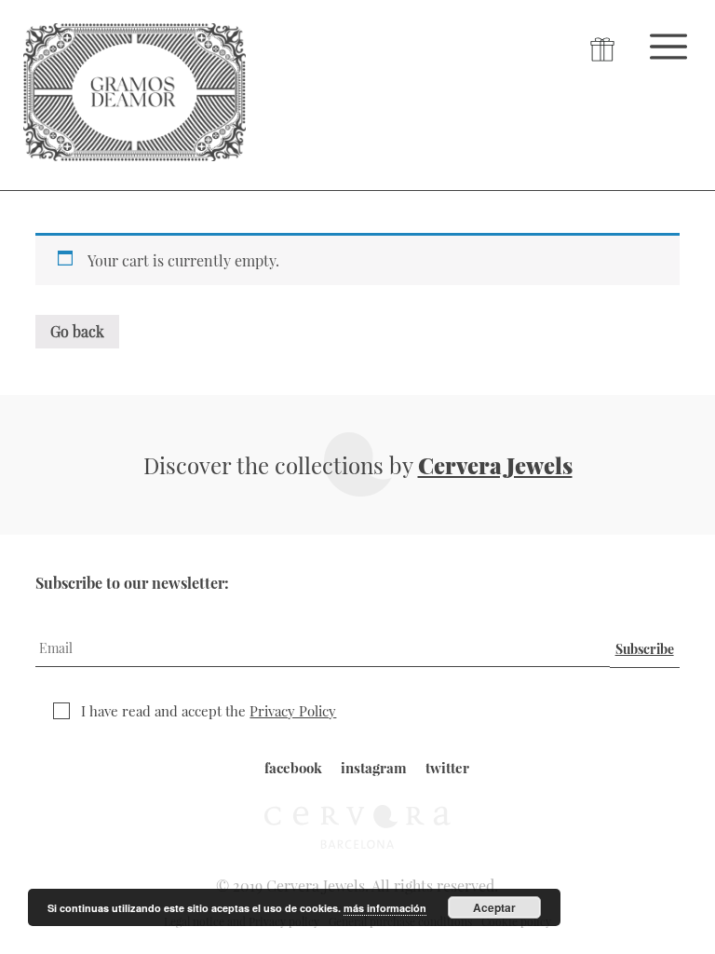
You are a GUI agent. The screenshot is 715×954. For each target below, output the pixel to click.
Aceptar (494, 907)
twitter (447, 767)
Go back (77, 331)
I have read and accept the (208, 711)
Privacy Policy (293, 711)
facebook (293, 767)
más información (385, 908)
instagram (374, 767)
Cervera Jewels (495, 465)
